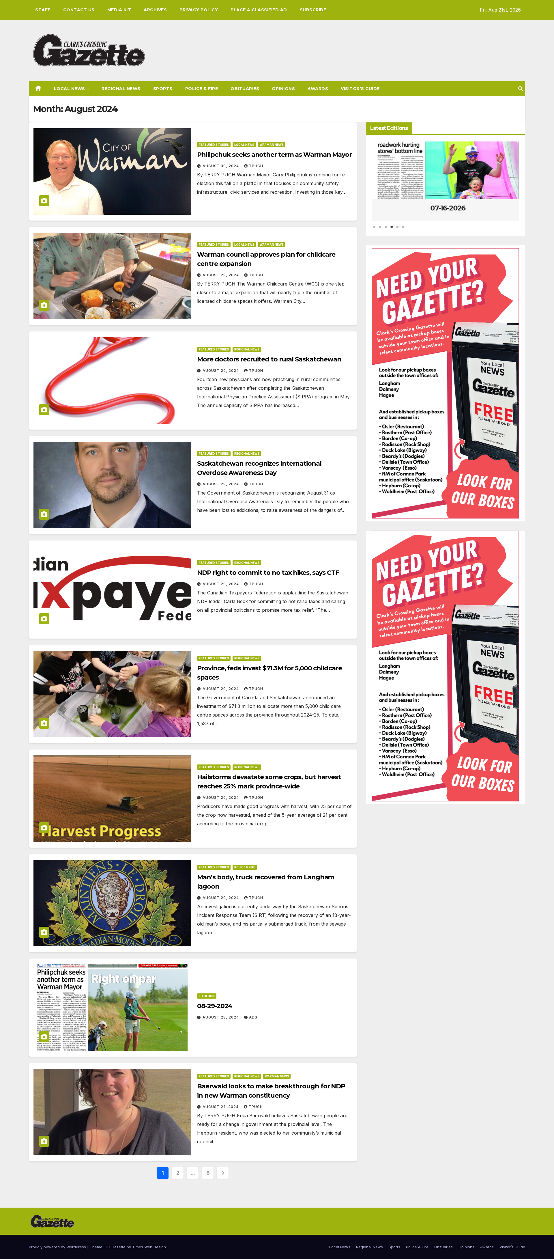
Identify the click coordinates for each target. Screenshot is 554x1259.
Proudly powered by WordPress (58, 1247)
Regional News (121, 88)
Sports (163, 88)
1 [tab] (374, 230)
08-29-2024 (214, 1006)
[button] (520, 89)
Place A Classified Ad (259, 9)
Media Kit (119, 9)
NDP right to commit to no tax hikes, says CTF (268, 573)
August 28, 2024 (221, 1017)
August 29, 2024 (221, 275)
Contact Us (79, 9)
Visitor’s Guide (360, 88)
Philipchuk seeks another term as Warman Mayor (274, 154)
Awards (318, 88)
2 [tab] (380, 230)
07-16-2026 (445, 208)
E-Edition (207, 996)
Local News (70, 88)
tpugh (256, 166)
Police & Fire (201, 88)
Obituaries (245, 88)
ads (253, 1017)
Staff (42, 9)
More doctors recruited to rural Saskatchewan (269, 359)
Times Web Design (149, 1247)
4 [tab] (392, 230)
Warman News (272, 144)
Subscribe (313, 9)
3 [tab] (386, 230)
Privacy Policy (198, 9)
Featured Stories (214, 144)
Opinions (283, 88)
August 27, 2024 (221, 1107)
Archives (155, 9)
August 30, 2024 (221, 166)
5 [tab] (397, 230)
